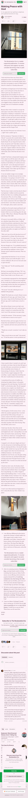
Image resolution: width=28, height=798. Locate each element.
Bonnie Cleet (7, 670)
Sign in (25, 2)
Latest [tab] (6, 729)
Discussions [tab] (12, 729)
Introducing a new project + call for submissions (10, 737)
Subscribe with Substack (15, 776)
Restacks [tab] (11, 657)
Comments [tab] (4, 657)
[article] (14, 737)
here (23, 585)
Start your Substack (10, 791)
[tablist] (7, 657)
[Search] (25, 729)
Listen (24, 17)
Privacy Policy (16, 782)
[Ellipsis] (26, 670)
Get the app (21, 791)
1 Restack (18, 642)
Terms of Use (21, 633)
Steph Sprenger (8, 16)
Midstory (6, 589)
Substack (7, 795)
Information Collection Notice (15, 635)
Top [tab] (3, 729)
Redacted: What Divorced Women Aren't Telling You (9, 734)
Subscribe (19, 2)
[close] (24, 749)
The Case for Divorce (7, 745)
